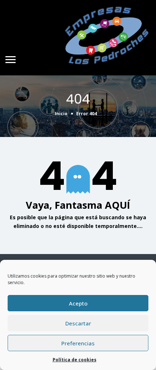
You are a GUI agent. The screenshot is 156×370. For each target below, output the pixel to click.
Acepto (78, 303)
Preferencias (78, 343)
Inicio (61, 114)
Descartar (78, 323)
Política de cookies (75, 360)
